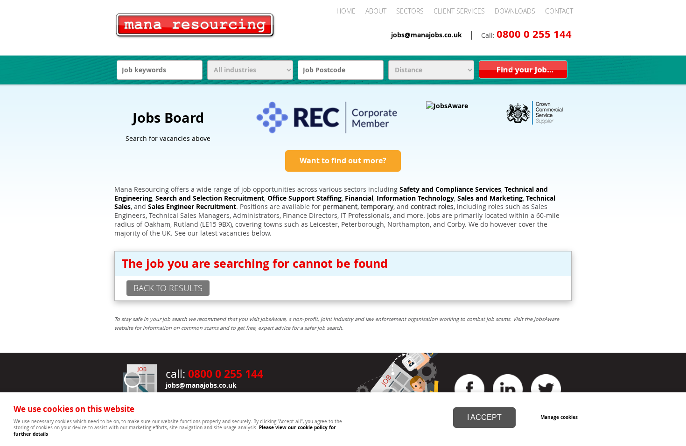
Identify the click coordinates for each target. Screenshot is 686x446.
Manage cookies (559, 417)
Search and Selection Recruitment (209, 198)
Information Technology (415, 198)
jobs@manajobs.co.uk (426, 35)
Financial (359, 198)
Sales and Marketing (490, 198)
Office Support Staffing (304, 198)
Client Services (459, 11)
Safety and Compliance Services (450, 189)
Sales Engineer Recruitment (192, 206)
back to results (168, 287)
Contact (559, 11)
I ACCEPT (484, 417)
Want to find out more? (343, 160)
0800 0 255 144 (534, 34)
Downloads (515, 11)
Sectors (410, 11)
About (375, 11)
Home (346, 11)
